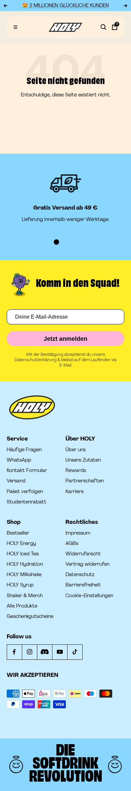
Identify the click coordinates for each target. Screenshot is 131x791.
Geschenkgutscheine (30, 616)
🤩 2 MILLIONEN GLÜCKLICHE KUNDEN (65, 5)
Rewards (76, 470)
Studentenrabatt (26, 502)
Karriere (75, 491)
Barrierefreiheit (83, 585)
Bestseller (18, 533)
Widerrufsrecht (83, 554)
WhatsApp (19, 460)
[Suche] (103, 27)
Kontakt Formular (27, 470)
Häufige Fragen (24, 450)
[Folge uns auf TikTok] (74, 651)
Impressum (78, 533)
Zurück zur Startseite (66, 112)
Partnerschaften (85, 481)
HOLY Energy (21, 543)
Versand (16, 481)
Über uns (76, 450)
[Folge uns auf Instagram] (29, 651)
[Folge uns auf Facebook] (14, 651)
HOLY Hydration (25, 564)
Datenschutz (80, 574)
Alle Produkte (22, 606)
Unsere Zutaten (83, 460)
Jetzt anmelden (65, 338)
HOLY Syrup (20, 585)
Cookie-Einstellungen (89, 595)
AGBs (72, 543)
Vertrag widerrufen (88, 564)
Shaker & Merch (25, 595)
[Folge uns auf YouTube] (59, 651)
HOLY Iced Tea (23, 554)
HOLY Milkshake (24, 574)
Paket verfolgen (25, 491)
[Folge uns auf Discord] (44, 651)
